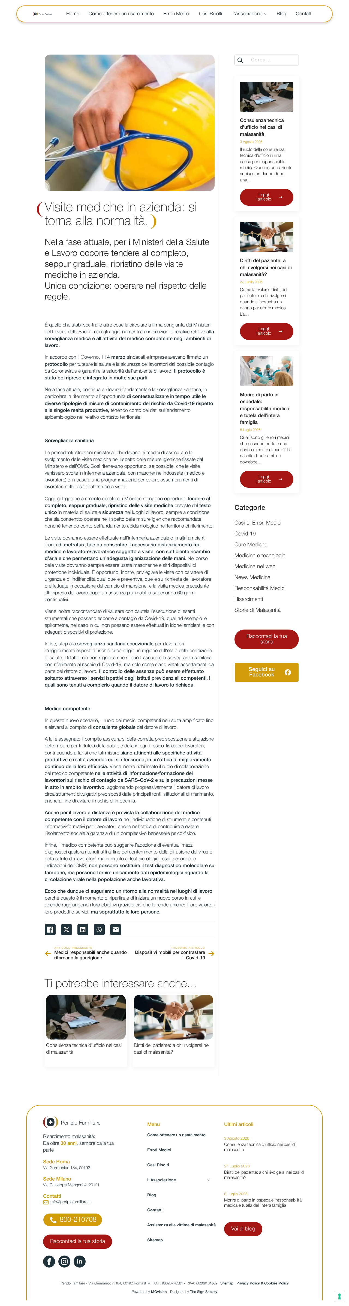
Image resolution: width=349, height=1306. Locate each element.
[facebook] (49, 1262)
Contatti (304, 14)
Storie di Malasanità (257, 610)
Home (72, 14)
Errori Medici (176, 14)
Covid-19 (245, 534)
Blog (281, 14)
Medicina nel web (254, 566)
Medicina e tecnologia (259, 555)
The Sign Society (203, 1291)
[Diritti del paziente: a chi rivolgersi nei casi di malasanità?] (173, 1017)
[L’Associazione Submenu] (266, 13)
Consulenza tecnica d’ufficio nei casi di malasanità (84, 1049)
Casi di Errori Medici (257, 523)
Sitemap (155, 1240)
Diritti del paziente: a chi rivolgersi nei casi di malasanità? (171, 1049)
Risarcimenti (248, 599)
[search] (240, 60)
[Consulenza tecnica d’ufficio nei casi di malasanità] (86, 1017)
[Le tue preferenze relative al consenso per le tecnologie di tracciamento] (339, 1296)
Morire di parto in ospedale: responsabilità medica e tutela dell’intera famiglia (264, 409)
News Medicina (252, 577)
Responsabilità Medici (259, 588)
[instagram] (64, 1262)
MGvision (159, 1291)
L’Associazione (246, 14)
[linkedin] (80, 1262)
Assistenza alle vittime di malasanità (181, 1225)
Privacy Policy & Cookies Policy (262, 1283)
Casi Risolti (210, 14)
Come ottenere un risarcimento (121, 14)
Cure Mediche (250, 545)
